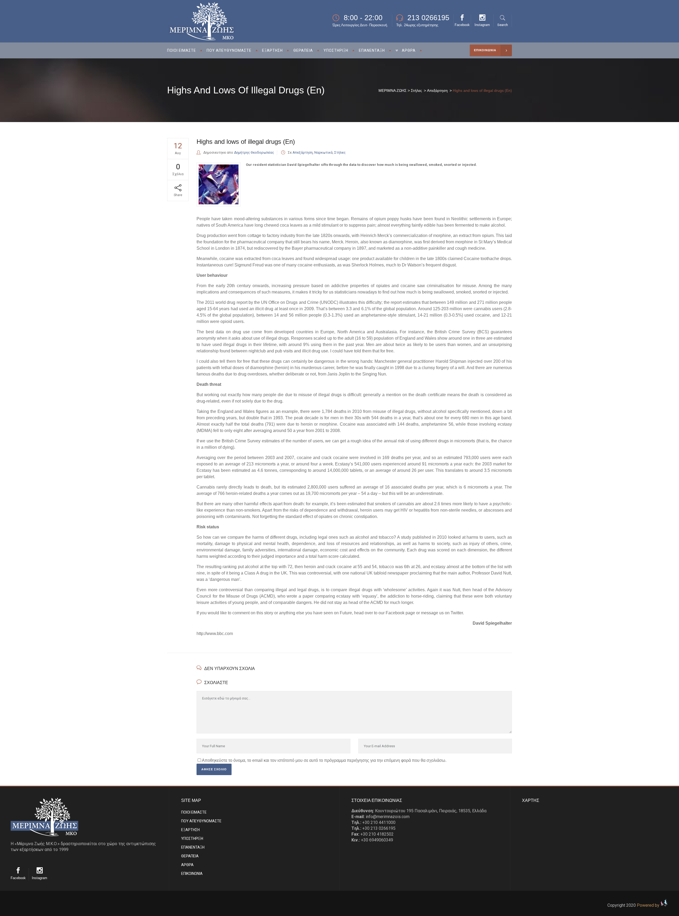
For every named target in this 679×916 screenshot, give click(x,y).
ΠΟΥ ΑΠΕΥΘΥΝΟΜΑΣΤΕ (201, 821)
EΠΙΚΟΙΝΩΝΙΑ (192, 873)
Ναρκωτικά (323, 152)
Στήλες (416, 90)
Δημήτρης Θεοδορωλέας (254, 152)
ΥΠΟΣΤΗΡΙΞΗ (192, 838)
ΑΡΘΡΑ (187, 865)
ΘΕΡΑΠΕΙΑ (190, 856)
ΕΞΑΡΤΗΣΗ (190, 830)
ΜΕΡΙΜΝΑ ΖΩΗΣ (392, 90)
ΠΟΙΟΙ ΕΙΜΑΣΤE (194, 812)
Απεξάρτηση (437, 90)
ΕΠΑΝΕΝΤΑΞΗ (192, 847)
